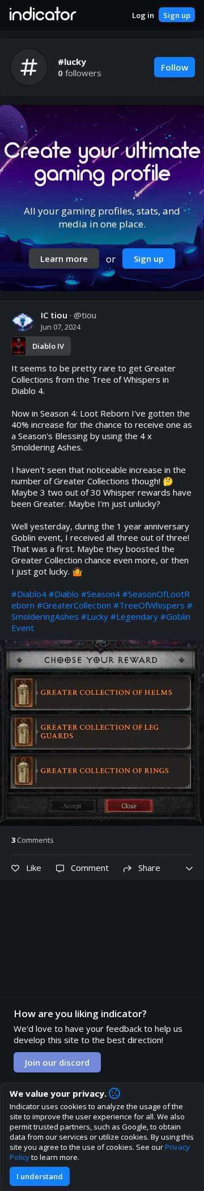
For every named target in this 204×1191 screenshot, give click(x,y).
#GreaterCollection (74, 605)
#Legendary (134, 616)
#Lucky (94, 616)
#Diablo (64, 593)
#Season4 (100, 593)
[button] (42, 14)
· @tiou (68, 315)
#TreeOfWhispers (149, 605)
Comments (32, 840)
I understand (39, 1176)
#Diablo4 (28, 593)
